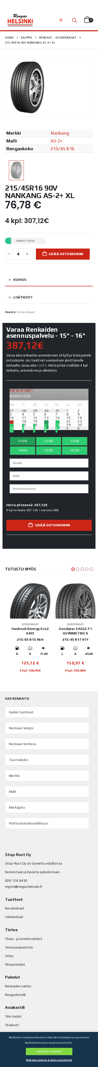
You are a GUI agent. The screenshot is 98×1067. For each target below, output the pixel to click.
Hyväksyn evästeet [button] (49, 1051)
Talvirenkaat (14, 917)
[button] (61, 20)
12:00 (48, 441)
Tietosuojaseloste (19, 947)
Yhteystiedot (15, 964)
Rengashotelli (15, 995)
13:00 (74, 441)
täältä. (42, 365)
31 (12, 428)
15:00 (48, 450)
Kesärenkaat (26, 312)
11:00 (22, 441)
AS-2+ (57, 140)
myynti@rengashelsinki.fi (23, 887)
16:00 (74, 450)
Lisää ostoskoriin (66, 254)
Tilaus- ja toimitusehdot (23, 939)
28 (58, 425)
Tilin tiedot (13, 1016)
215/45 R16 (63, 148)
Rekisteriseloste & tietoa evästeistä (49, 1060)
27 (46, 425)
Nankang (60, 133)
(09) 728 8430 (16, 880)
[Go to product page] (30, 601)
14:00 (22, 450)
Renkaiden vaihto (18, 986)
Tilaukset (12, 1025)
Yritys (9, 956)
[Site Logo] (20, 20)
